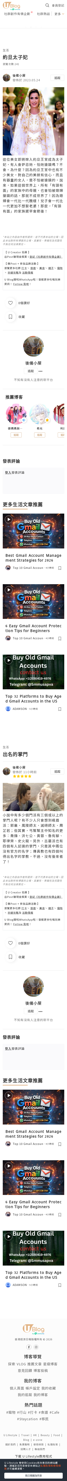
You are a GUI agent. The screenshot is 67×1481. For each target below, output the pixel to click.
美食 (42, 268)
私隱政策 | (55, 1444)
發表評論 (15, 472)
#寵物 (11, 1412)
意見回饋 (25, 1370)
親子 (51, 268)
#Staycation (27, 1418)
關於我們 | (12, 1444)
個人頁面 (17, 1388)
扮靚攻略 (13, 272)
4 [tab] (41, 27)
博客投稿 (41, 1370)
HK (37, 1435)
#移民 (44, 1418)
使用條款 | (41, 1444)
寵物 (60, 268)
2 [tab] (31, 27)
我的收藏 (48, 1388)
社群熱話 (43, 13)
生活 (6, 50)
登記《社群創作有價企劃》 (46, 256)
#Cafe (54, 1412)
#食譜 (43, 1412)
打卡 (24, 268)
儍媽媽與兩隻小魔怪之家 (16, 428)
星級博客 (50, 1363)
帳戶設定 (33, 1388)
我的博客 (41, 1394)
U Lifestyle (12, 1435)
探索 (11, 1363)
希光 (40, 428)
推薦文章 (34, 1363)
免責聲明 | (26, 1444)
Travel (27, 1435)
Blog (28, 1439)
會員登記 (58, 5)
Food (58, 1435)
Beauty (47, 1435)
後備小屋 (19, 75)
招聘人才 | (28, 1449)
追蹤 (57, 77)
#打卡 (32, 1412)
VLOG (21, 1363)
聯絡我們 (40, 1449)
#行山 (21, 1412)
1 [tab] (25, 27)
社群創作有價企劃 (17, 13)
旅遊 (33, 268)
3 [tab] (36, 27)
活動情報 (27, 272)
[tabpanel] (33, 23)
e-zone (38, 1439)
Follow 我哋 (21, 284)
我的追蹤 (25, 1394)
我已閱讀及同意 (33, 1475)
